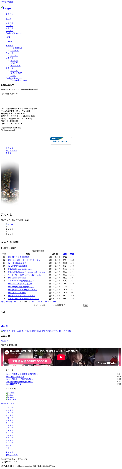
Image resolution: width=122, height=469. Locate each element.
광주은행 (9, 418)
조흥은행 (9, 435)
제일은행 (9, 410)
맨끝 (54, 302)
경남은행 (9, 443)
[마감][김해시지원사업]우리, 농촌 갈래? (24, 275)
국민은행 (9, 408)
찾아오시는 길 (12, 455)
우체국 (8, 445)
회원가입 (9, 14)
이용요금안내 (16, 48)
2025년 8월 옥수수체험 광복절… (19, 379)
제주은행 (9, 440)
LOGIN (9, 41)
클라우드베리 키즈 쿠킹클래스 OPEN (23, 299)
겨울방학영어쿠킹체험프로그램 (21, 281)
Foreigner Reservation (14, 78)
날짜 (65, 254)
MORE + (4, 341)
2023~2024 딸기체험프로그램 (20, 284)
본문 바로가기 (7, 2)
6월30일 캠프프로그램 (17, 263)
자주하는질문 (16, 73)
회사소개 (9, 452)
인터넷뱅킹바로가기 (9, 403)
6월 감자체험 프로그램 (17, 266)
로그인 (8, 19)
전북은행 (9, 430)
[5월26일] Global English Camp (20, 269)
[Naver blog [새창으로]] (11, 399)
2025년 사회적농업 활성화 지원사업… (22, 374)
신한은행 (9, 425)
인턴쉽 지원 (15, 66)
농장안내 (9, 58)
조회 (72, 254)
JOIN (8, 37)
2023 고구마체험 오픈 (17, 293)
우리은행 (9, 413)
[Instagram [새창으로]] (10, 397)
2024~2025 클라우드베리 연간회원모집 (24, 260)
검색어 (60, 305)
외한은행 (9, 428)
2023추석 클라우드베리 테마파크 (21, 296)
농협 (8, 448)
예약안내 (9, 46)
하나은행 (9, 423)
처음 (3, 302)
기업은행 (9, 415)
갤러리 (13, 76)
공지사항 (14, 71)
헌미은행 (9, 438)
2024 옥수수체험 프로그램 (19, 257)
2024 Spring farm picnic (17, 278)
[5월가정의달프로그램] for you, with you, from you (28, 272)
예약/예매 (14, 51)
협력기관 (14, 63)
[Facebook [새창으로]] (10, 393)
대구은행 (9, 420)
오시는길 (9, 53)
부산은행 (9, 433)
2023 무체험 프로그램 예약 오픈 (21, 287)
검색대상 (37, 305)
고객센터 (9, 68)
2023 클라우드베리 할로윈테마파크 (22, 290)
